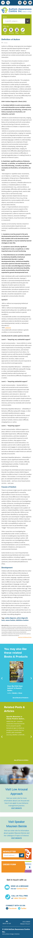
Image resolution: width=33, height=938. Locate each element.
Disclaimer (26, 922)
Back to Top (7, 923)
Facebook (12, 908)
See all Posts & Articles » (21, 760)
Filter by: (6, 26)
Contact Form (22, 889)
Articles (11, 33)
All (5, 33)
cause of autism (10, 620)
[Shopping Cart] (25, 3)
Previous (2, 678)
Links (23, 33)
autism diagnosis (10, 618)
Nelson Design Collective (13, 934)
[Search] (8, 3)
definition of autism (22, 620)
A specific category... (11, 21)
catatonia (8, 328)
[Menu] (3, 3)
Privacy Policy (25, 924)
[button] (16, 798)
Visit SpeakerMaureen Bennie (16, 824)
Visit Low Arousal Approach (16, 792)
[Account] (20, 3)
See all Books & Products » (21, 698)
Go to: (5, 17)
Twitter (23, 908)
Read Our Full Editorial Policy (25, 637)
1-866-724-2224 (19, 898)
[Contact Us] (30, 3)
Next (31, 678)
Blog (16, 33)
